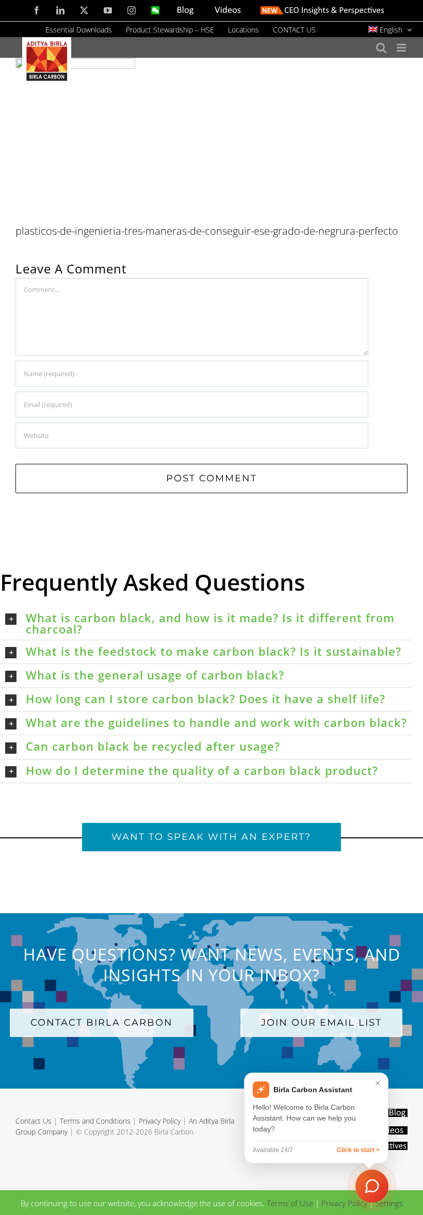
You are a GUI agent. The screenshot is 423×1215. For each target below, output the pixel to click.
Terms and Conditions (95, 1121)
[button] (209, 623)
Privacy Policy (160, 1121)
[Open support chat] (371, 1186)
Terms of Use (290, 1203)
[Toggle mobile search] (381, 47)
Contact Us (33, 1121)
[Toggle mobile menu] (402, 47)
